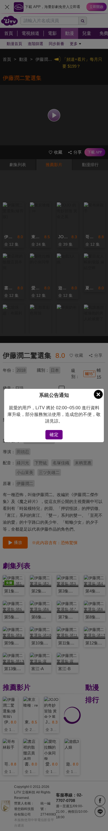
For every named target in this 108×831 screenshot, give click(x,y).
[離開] (98, 394)
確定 (54, 434)
